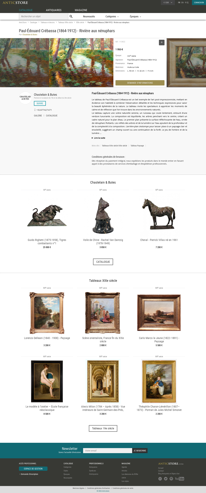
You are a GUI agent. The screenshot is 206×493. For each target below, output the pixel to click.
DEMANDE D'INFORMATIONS (140, 82)
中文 (187, 2)
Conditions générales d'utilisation (98, 488)
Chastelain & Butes (45, 94)
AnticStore (22, 22)
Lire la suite (99, 137)
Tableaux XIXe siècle (65, 22)
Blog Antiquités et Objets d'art (169, 473)
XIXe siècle (80, 22)
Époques (67, 474)
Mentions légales (78, 488)
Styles (66, 470)
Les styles (125, 481)
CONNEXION (199, 2)
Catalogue (33, 22)
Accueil (160, 468)
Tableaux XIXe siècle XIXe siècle (114, 146)
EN (182, 2)
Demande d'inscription (29, 474)
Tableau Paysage (137, 146)
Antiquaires (93, 467)
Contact (161, 470)
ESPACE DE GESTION (33, 468)
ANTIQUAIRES (53, 10)
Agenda (124, 467)
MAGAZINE (81, 10)
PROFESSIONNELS (96, 463)
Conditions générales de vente (123, 488)
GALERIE (38, 116)
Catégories (67, 467)
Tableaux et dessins (48, 22)
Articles (124, 470)
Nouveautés (89, 16)
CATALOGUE (26, 10)
